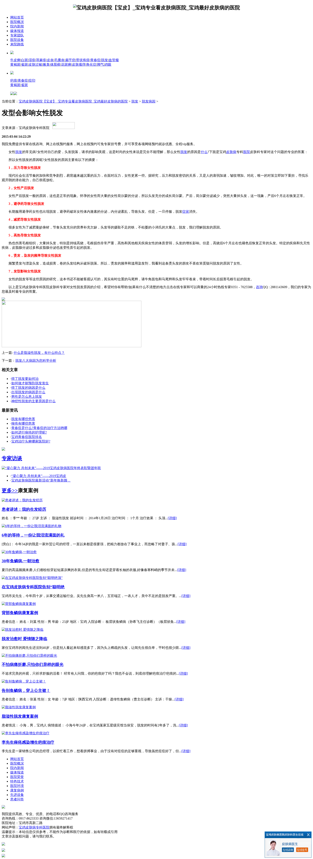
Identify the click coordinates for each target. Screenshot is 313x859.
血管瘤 (114, 60)
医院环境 (17, 786)
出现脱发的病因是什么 (28, 392)
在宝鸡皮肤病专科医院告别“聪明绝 (33, 587)
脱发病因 (148, 101)
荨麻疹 (41, 60)
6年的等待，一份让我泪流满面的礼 (33, 535)
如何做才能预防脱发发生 (30, 383)
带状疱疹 (83, 60)
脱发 (104, 60)
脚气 (100, 64)
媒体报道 (17, 31)
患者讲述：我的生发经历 (24, 509)
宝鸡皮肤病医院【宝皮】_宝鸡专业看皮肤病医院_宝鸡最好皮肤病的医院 (73, 101)
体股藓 (55, 64)
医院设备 (17, 40)
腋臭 (46, 64)
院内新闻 (17, 26)
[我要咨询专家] (63, 128)
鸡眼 (108, 64)
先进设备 (17, 795)
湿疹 (32, 60)
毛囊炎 (59, 60)
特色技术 (17, 781)
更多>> (10, 490)
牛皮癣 (15, 60)
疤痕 (13, 80)
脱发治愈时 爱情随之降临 (24, 638)
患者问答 (17, 799)
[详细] (172, 518)
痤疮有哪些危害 (23, 423)
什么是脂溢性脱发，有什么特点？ (39, 352)
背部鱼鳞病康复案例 (20, 612)
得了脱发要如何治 (25, 378)
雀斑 (24, 64)
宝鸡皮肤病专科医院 (34, 827)
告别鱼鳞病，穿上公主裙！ (26, 690)
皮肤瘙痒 (79, 64)
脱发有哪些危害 (23, 419)
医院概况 (17, 22)
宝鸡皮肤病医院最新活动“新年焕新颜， (41, 480)
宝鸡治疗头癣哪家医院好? (30, 441)
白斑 (24, 60)
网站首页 (17, 17)
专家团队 (17, 35)
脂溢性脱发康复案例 (20, 716)
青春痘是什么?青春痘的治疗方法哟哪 (39, 428)
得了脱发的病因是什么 (28, 387)
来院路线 (17, 44)
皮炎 (50, 60)
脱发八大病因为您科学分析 (35, 360)
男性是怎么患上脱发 (26, 396)
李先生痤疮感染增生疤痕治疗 (28, 742)
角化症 (91, 64)
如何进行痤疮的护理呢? (29, 432)
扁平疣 (70, 60)
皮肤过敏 (35, 64)
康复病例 (17, 790)
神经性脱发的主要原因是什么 (33, 401)
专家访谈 (12, 458)
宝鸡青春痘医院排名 (26, 437)
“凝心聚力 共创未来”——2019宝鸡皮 (38, 476)
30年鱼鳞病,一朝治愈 (20, 561)
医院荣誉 (17, 777)
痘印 (32, 80)
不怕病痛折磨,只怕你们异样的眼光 (32, 664)
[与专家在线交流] (71, 346)
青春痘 (95, 60)
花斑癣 (66, 64)
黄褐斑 (15, 64)
